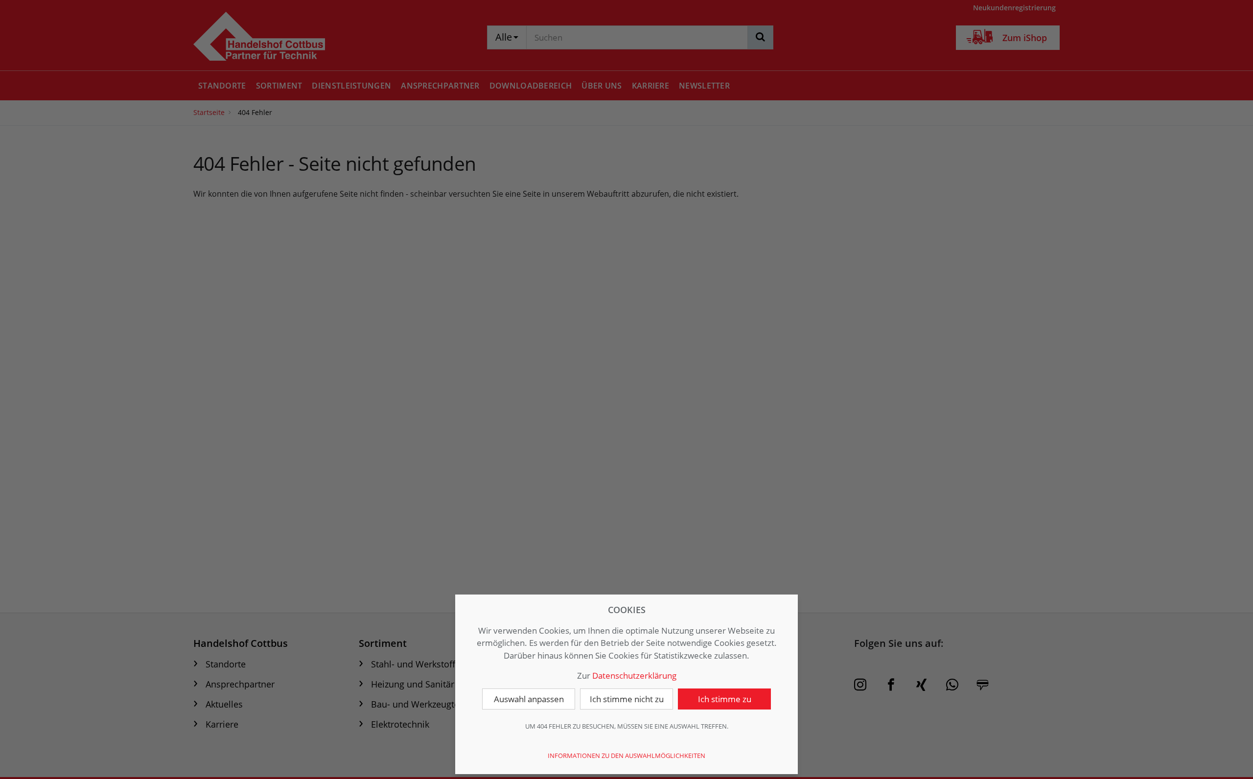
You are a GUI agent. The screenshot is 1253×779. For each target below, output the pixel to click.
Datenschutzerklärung (634, 675)
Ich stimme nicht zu (627, 699)
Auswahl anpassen (529, 699)
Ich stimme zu (724, 699)
